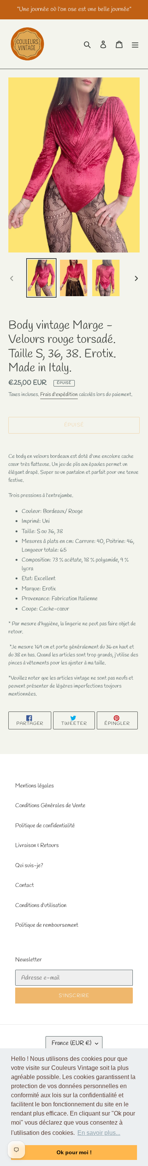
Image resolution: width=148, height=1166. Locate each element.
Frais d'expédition (59, 394)
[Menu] (135, 44)
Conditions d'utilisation (40, 905)
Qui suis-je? (29, 865)
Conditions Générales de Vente (50, 805)
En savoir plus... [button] (98, 1133)
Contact (24, 885)
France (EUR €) (71, 1043)
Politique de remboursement (46, 925)
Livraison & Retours (37, 845)
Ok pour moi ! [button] (74, 1152)
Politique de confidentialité (45, 826)
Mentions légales (34, 786)
